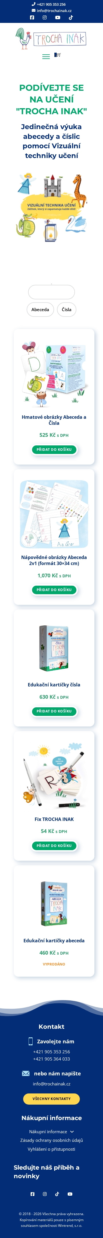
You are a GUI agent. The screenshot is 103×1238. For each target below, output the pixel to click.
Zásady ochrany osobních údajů (51, 1140)
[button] (57, 55)
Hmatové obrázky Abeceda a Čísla (54, 420)
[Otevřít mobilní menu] (46, 56)
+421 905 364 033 (51, 1059)
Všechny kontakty (51, 1098)
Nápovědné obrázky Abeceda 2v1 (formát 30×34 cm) (54, 560)
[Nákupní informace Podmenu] (72, 1132)
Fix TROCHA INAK (54, 819)
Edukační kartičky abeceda (54, 941)
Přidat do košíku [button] (54, 449)
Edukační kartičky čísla (54, 685)
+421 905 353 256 (51, 1052)
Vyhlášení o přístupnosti (51, 1149)
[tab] (51, 292)
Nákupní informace (48, 1131)
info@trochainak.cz (51, 1084)
